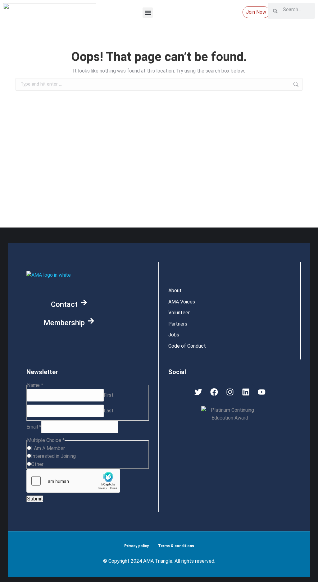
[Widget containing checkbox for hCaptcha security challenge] (73, 481)
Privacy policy (136, 546)
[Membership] (91, 320)
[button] (148, 12)
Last (109, 411)
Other (37, 464)
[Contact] (83, 302)
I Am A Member (48, 448)
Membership (64, 322)
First (109, 395)
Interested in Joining (53, 456)
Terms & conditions (176, 546)
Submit (35, 498)
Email (33, 427)
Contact (64, 304)
